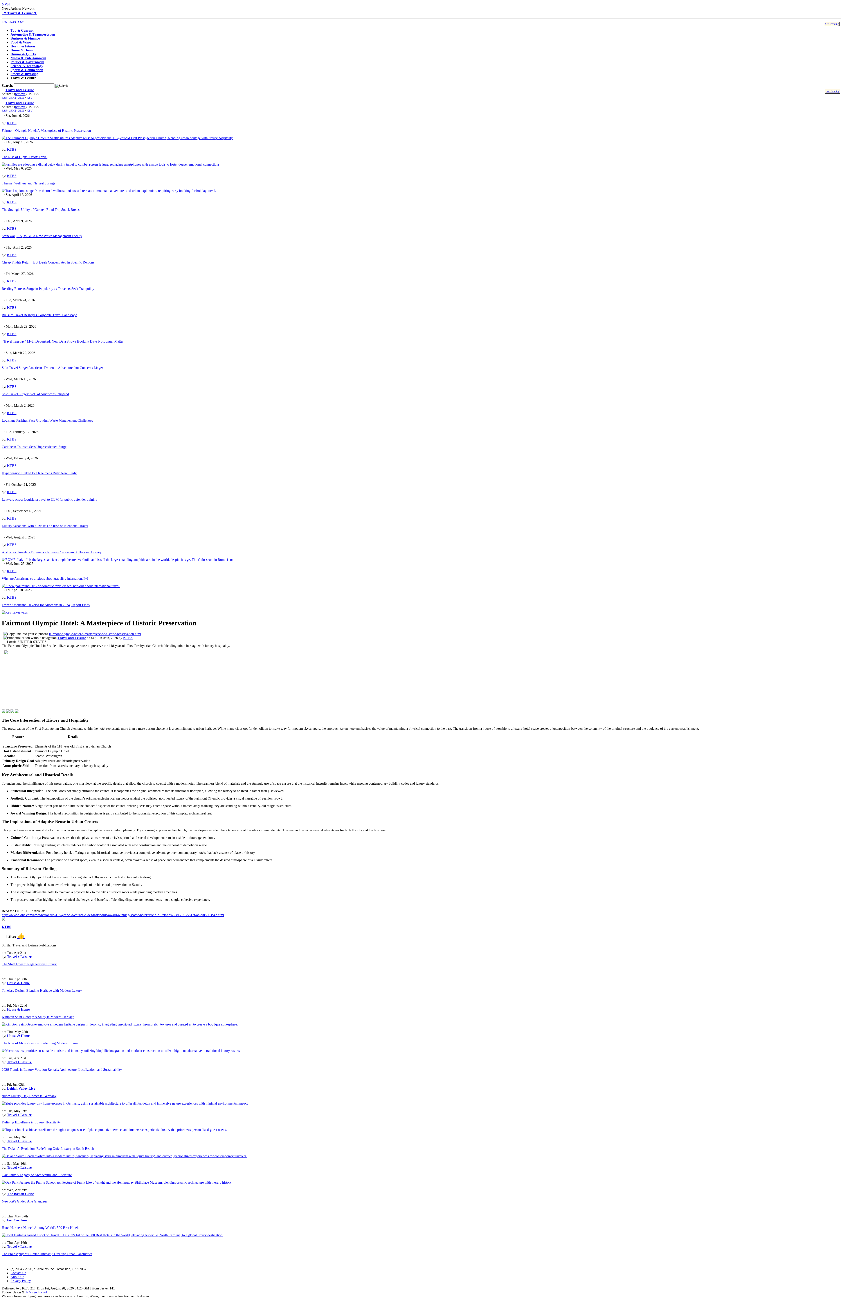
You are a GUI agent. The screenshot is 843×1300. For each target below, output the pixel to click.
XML (21, 97)
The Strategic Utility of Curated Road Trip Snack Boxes (40, 209)
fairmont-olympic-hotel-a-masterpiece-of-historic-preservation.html (95, 634)
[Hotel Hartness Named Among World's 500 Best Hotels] (112, 1235)
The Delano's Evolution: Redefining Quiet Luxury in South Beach (48, 1148)
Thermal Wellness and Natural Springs (28, 183)
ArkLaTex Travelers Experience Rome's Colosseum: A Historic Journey (51, 552)
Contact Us (18, 1273)
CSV (21, 21)
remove (20, 94)
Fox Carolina (17, 1220)
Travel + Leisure (19, 957)
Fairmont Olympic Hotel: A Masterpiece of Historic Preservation (46, 130)
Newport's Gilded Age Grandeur (24, 1201)
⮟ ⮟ (19, 13)
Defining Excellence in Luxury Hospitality (31, 1122)
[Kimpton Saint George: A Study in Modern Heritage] (120, 1024)
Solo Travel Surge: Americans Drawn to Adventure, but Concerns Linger (52, 368)
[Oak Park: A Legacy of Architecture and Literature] (117, 1182)
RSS (4, 21)
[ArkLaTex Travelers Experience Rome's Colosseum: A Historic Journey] (118, 560)
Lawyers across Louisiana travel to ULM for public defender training (49, 499)
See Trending (832, 23)
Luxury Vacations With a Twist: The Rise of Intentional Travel (45, 526)
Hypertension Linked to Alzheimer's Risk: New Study (39, 473)
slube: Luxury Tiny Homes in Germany (29, 1096)
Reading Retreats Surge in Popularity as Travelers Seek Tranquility (48, 289)
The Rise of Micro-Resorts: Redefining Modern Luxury (40, 1043)
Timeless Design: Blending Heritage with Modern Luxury (42, 990)
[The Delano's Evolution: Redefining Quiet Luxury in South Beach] (124, 1156)
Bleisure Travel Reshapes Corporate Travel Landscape (39, 315)
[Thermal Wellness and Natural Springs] (109, 191)
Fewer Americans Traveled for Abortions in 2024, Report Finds (46, 605)
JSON (12, 21)
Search (7, 85)
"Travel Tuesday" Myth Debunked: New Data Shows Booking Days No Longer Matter (62, 341)
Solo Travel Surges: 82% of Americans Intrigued (35, 394)
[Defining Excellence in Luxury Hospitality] (114, 1130)
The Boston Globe (20, 1194)
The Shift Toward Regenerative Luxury (29, 964)
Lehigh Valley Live (21, 1088)
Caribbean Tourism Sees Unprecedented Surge (34, 447)
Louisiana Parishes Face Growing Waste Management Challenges (47, 420)
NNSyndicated (36, 1292)
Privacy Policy (21, 1281)
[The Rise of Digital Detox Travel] (111, 164)
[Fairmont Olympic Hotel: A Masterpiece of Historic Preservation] (117, 138)
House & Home (18, 983)
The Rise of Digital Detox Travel (24, 157)
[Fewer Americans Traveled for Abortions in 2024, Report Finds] (15, 612)
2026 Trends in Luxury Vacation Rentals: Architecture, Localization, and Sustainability (62, 1069)
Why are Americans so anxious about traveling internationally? (45, 578)
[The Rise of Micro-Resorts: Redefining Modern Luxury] (121, 1051)
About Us (17, 1277)
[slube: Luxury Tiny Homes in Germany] (125, 1103)
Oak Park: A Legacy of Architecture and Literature (37, 1175)
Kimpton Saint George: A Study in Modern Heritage (38, 1017)
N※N (6, 4)
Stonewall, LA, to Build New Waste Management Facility (42, 236)
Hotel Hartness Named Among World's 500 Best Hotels (40, 1228)
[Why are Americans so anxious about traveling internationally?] (61, 586)
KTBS (11, 123)
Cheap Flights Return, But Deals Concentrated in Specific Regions (48, 262)
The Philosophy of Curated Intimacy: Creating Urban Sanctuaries (47, 1254)
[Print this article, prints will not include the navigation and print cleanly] (30, 638)
